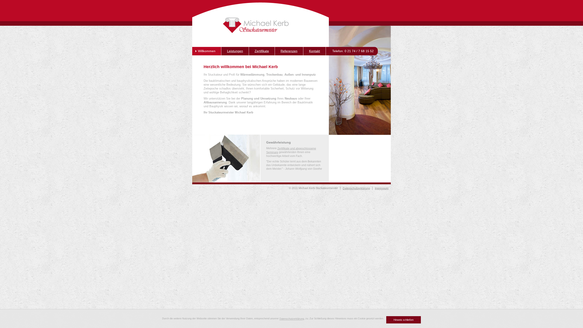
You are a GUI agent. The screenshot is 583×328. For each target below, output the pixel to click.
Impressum (382, 188)
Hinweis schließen (404, 319)
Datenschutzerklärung (291, 319)
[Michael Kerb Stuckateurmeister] (256, 25)
